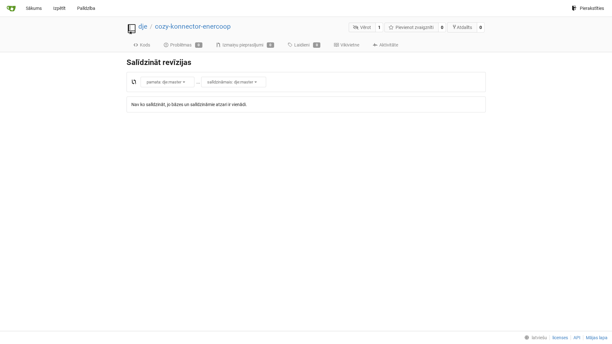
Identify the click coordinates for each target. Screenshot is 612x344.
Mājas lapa (597, 337)
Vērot (365, 27)
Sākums (34, 8)
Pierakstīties (592, 8)
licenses (560, 337)
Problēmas (185, 44)
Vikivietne (349, 44)
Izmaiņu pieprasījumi (247, 44)
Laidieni (306, 44)
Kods (145, 44)
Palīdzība (86, 8)
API (576, 337)
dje (142, 26)
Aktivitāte (388, 44)
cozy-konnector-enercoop (193, 26)
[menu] (534, 337)
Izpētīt (59, 8)
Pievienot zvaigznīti (414, 27)
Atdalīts (464, 27)
